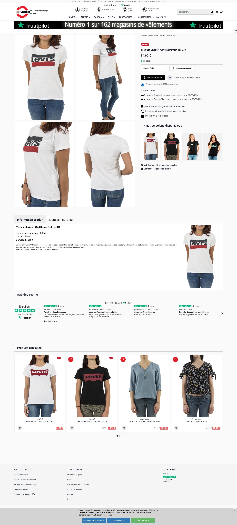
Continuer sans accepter (93, 520)
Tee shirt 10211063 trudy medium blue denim (144, 421)
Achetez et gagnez (187, 77)
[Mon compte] (217, 11)
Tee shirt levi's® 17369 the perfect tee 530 (40, 421)
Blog (69, 499)
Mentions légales (74, 475)
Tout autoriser (143, 520)
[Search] (212, 12)
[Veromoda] (163, 358)
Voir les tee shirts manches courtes (160, 165)
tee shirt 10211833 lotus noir (196, 421)
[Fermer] (234, 510)
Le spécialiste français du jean (39, 12)
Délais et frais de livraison (25, 479)
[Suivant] (124, 436)
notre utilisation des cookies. (100, 515)
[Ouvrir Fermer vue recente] (235, 30)
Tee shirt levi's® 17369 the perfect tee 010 (92, 421)
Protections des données (78, 484)
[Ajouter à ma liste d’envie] (169, 77)
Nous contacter (21, 475)
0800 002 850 (112, 1)
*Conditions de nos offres (25, 494)
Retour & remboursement (25, 484)
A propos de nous (74, 489)
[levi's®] (145, 44)
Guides (70, 494)
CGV (69, 479)
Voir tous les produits (157, 169)
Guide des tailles (148, 90)
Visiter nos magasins (84, 9)
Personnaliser (118, 521)
